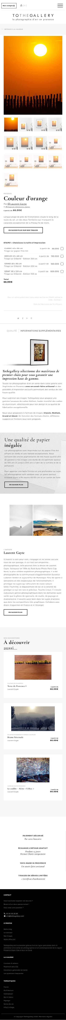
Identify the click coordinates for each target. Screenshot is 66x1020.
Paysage (7, 1001)
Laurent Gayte (18, 204)
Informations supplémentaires (40, 331)
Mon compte (8, 5)
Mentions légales (45, 1017)
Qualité (12, 331)
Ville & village (9, 1007)
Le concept (8, 932)
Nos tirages (8, 936)
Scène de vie (9, 1004)
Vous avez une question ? (14, 908)
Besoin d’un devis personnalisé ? (16, 904)
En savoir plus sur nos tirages (23, 230)
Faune (6, 987)
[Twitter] (18, 318)
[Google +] (27, 318)
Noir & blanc (8, 997)
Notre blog (8, 929)
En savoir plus (16, 484)
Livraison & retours (11, 963)
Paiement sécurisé (11, 967)
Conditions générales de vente (15, 970)
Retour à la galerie (13, 29)
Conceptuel (8, 994)
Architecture (9, 990)
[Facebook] (22, 318)
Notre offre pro (9, 939)
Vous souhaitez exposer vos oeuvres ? (18, 901)
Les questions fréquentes (13, 973)
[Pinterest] (31, 318)
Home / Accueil (33, 14)
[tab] (12, 331)
